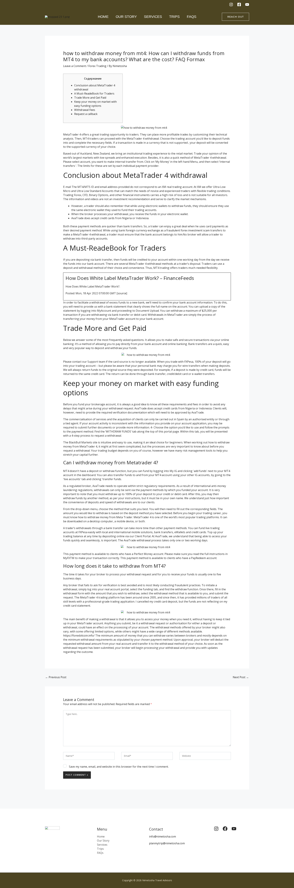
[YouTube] (247, 4)
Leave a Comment (74, 66)
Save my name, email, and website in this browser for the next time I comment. (119, 766)
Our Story (126, 17)
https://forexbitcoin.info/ (79, 635)
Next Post (241, 677)
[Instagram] (231, 4)
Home (103, 17)
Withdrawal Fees (84, 110)
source (122, 293)
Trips (174, 17)
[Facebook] (239, 4)
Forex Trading (97, 66)
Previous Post (55, 677)
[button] (235, 17)
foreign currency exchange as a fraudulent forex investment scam (168, 230)
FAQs (191, 17)
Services (153, 17)
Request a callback (85, 114)
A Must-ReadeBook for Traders (94, 93)
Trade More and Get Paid (90, 97)
